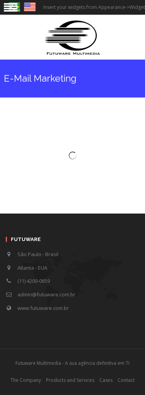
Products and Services (70, 380)
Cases (106, 380)
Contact (126, 380)
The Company (25, 380)
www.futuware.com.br (43, 307)
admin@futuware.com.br (46, 294)
